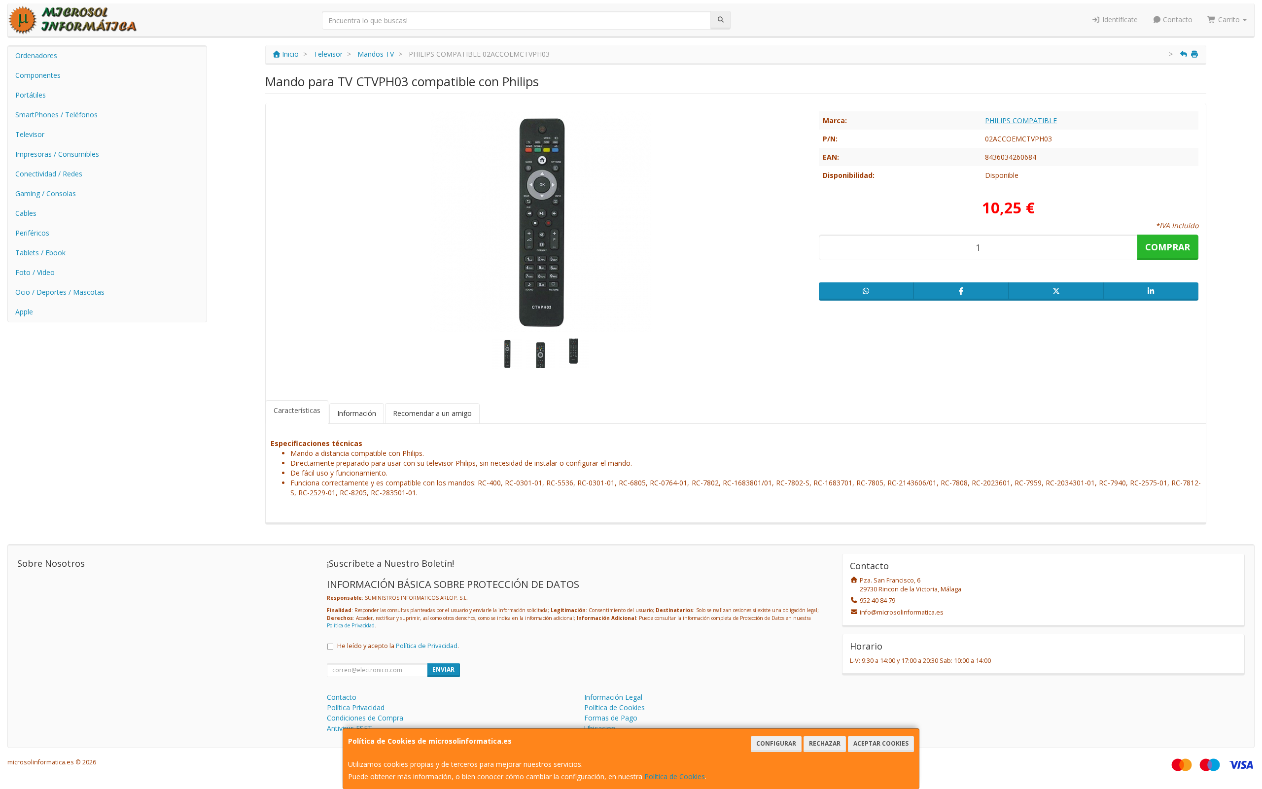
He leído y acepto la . (398, 646)
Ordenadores (36, 55)
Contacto (1176, 19)
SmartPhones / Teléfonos (56, 114)
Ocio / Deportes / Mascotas (60, 292)
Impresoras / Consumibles (57, 154)
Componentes (38, 75)
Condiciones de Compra (365, 717)
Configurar (776, 743)
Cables (25, 213)
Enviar (443, 669)
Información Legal (613, 697)
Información (356, 413)
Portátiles (30, 95)
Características (297, 410)
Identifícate (1119, 19)
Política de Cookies (674, 776)
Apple (24, 311)
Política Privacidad (356, 707)
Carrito (1229, 19)
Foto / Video (35, 272)
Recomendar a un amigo (432, 413)
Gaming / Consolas (45, 193)
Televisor (29, 134)
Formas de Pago (610, 717)
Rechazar (825, 743)
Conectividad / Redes (48, 173)
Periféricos (32, 233)
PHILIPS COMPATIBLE (1021, 120)
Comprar (1167, 247)
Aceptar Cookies (881, 743)
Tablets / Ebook (40, 252)
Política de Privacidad (351, 625)
